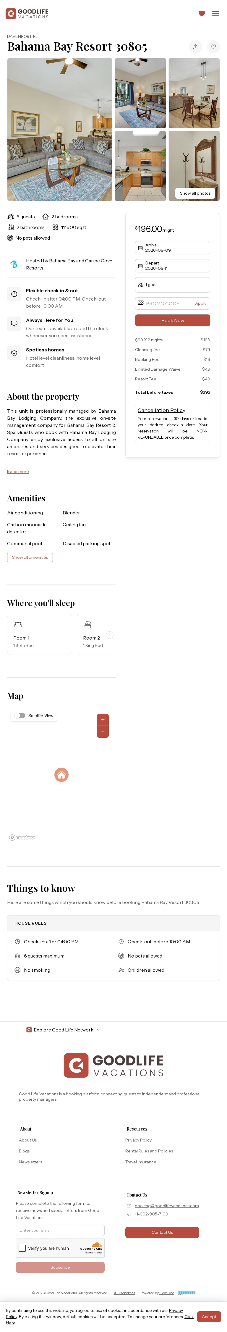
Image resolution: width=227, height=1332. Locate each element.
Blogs (24, 1151)
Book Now (172, 320)
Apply (200, 303)
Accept (209, 1316)
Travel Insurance (140, 1162)
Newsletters (30, 1162)
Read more (18, 471)
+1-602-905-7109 (151, 1214)
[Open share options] (195, 46)
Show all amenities (30, 557)
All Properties (124, 1293)
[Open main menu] (215, 14)
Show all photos (195, 193)
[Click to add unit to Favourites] (213, 46)
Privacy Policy (138, 1140)
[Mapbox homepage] (22, 837)
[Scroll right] (110, 635)
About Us (28, 1140)
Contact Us (162, 1232)
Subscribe (60, 1267)
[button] (202, 13)
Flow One (166, 1293)
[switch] (20, 716)
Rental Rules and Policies (149, 1151)
